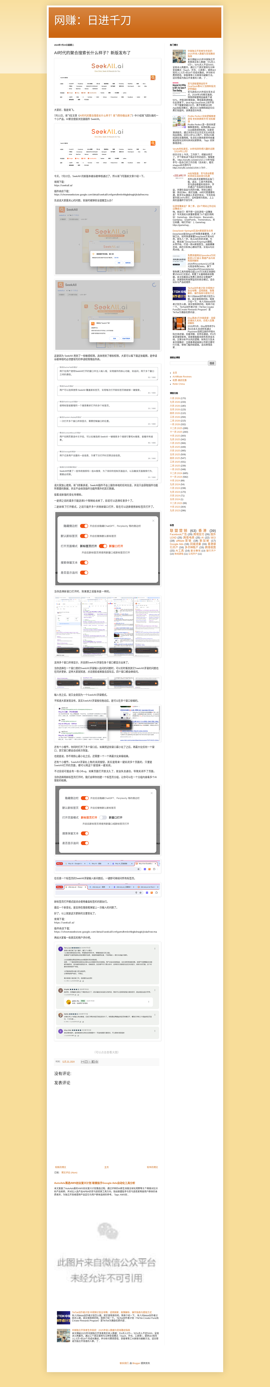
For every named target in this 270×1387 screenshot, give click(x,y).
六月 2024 (175, 495)
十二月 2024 (176, 473)
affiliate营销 (184, 540)
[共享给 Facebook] (93, 1062)
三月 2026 (175, 417)
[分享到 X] (89, 1062)
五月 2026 (175, 409)
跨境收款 (210, 547)
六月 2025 (175, 450)
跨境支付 (198, 534)
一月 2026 (175, 424)
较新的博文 (60, 1167)
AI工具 (180, 550)
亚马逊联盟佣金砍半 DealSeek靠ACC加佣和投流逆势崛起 (202, 86)
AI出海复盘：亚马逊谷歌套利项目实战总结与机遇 (201, 174)
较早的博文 (152, 1167)
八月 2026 (175, 398)
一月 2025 (175, 469)
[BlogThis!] (86, 1062)
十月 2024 (175, 480)
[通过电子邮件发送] (82, 1062)
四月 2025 (175, 458)
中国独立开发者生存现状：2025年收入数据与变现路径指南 (101, 1330)
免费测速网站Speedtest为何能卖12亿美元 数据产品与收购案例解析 (201, 258)
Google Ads (176, 544)
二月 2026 (175, 420)
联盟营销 (179, 531)
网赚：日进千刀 (92, 20)
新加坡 (205, 540)
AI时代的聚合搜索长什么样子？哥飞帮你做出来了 (106, 115)
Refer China (179, 384)
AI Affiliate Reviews (182, 376)
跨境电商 (189, 537)
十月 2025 (175, 436)
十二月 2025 (176, 428)
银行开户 (211, 551)
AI (202, 537)
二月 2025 (175, 465)
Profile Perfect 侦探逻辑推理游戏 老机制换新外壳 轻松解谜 (201, 119)
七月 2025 (175, 447)
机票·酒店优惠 (180, 380)
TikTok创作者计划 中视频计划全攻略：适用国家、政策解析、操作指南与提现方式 (112, 1312)
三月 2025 (175, 462)
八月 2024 (175, 488)
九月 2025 (175, 439)
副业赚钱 (196, 551)
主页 (106, 1167)
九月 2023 (175, 510)
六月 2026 (175, 406)
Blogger (136, 1363)
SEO (213, 537)
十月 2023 (175, 507)
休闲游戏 (178, 554)
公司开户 (192, 554)
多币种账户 (192, 547)
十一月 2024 (176, 477)
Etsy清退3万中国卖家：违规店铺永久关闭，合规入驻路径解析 (201, 321)
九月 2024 (175, 484)
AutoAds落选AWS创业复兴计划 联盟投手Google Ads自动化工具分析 (94, 1182)
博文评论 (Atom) (69, 1172)
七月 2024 (175, 492)
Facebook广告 (178, 534)
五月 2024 (175, 499)
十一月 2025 (176, 432)
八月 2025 (175, 443)
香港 (203, 531)
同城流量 (195, 544)
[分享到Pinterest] (96, 1062)
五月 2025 (175, 454)
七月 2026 (175, 402)
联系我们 (124, 1363)
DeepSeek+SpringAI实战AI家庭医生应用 (193, 231)
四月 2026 (175, 413)
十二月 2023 (176, 503)
